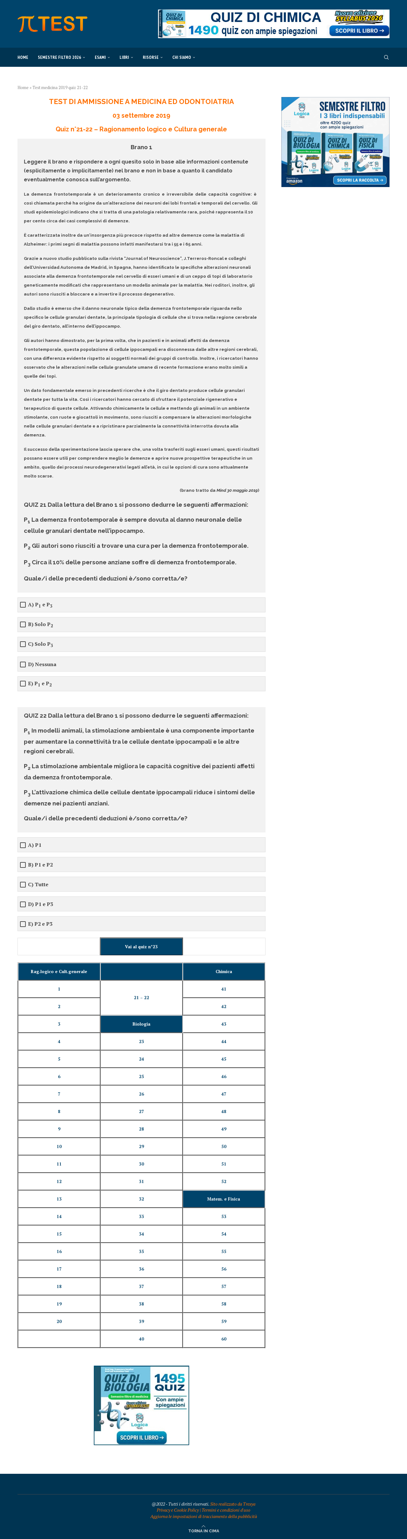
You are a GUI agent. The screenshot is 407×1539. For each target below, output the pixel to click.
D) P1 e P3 (40, 904)
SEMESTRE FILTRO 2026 (59, 57)
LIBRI (124, 57)
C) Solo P (40, 644)
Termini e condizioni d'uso (226, 1510)
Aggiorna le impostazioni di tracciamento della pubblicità (203, 1516)
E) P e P (40, 684)
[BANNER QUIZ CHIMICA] (274, 13)
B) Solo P (40, 625)
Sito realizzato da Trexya (232, 1504)
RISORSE (151, 57)
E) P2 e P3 (40, 924)
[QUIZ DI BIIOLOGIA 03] (141, 1369)
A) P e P (40, 605)
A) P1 (34, 845)
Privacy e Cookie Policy (178, 1510)
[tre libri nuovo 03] (335, 100)
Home (22, 57)
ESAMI (100, 57)
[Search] (386, 57)
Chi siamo (181, 57)
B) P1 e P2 (40, 865)
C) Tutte (38, 884)
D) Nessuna (42, 664)
